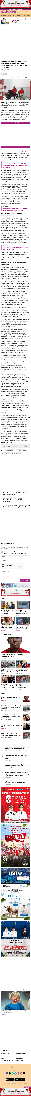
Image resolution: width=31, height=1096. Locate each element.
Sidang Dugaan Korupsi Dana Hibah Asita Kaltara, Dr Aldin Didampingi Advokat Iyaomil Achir (16, 757)
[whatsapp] (13, 1073)
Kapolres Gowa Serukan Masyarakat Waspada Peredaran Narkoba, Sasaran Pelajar (7, 628)
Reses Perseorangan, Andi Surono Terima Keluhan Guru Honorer (15, 493)
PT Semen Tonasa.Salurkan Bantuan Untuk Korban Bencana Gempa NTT (22, 686)
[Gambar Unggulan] (15, 89)
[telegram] (15, 1073)
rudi (6, 73)
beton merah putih (21, 450)
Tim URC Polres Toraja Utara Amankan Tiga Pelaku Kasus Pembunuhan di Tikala (7, 612)
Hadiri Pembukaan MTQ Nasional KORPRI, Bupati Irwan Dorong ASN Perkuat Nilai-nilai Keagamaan (15, 165)
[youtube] (21, 1073)
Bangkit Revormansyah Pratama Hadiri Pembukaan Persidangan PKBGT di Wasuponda (14, 499)
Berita (7, 58)
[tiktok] (24, 1073)
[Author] (2, 74)
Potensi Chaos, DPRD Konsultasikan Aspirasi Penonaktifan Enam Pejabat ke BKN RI (8, 686)
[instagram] (18, 1073)
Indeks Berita (15, 742)
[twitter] (10, 1073)
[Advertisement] (15, 40)
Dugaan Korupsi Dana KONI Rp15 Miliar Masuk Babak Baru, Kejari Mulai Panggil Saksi (17, 781)
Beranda (3, 58)
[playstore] (20, 1079)
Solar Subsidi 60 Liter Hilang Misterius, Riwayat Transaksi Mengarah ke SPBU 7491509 (22, 612)
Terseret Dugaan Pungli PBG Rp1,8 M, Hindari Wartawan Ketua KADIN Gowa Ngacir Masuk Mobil (23, 628)
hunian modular (6, 453)
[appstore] (10, 1079)
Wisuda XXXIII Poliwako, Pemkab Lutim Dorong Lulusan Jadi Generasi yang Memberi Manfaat (16, 506)
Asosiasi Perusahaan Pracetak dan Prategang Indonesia (10, 450)
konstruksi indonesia (17, 453)
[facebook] (7, 1073)
